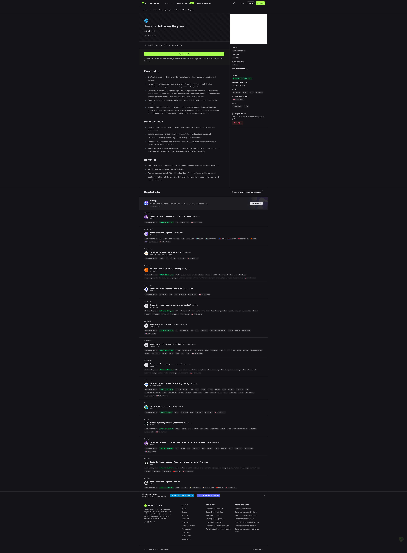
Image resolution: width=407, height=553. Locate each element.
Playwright (173, 278)
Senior (235, 65)
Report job (238, 123)
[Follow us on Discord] (151, 522)
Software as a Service (240, 429)
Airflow (178, 350)
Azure (183, 275)
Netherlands (243, 239)
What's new (186, 532)
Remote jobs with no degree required (218, 529)
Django (203, 389)
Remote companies (204, 3)
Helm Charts (204, 429)
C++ (189, 275)
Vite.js (241, 393)
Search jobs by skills (213, 515)
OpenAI (230, 330)
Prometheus (255, 468)
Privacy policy (187, 529)
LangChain (205, 311)
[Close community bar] (264, 495)
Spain (253, 239)
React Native (198, 393)
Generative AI (223, 275)
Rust (195, 278)
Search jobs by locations (214, 509)
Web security (184, 222)
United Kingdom (151, 242)
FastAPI (222, 350)
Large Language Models (171, 239)
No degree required (238, 85)
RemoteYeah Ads (154, 206)
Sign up (250, 3)
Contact (184, 512)
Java (196, 330)
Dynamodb (214, 350)
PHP (183, 239)
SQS (188, 353)
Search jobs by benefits (214, 522)
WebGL (229, 278)
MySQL (147, 353)
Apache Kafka (187, 350)
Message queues (256, 350)
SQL (165, 373)
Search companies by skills (244, 519)
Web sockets (238, 278)
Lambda (245, 350)
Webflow (184, 488)
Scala (177, 353)
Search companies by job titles (245, 515)
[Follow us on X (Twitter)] (145, 522)
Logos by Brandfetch (256, 549)
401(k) (247, 106)
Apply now (183, 54)
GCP (215, 275)
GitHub (184, 429)
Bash (197, 389)
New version (186, 539)
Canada (176, 471)
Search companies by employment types (247, 530)
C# (176, 330)
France (222, 239)
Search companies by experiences (247, 522)
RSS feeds (187, 536)
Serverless (190, 239)
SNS (183, 353)
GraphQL (231, 389)
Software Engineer (239, 51)
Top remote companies (243, 509)
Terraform (165, 314)
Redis (171, 353)
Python (173, 258)
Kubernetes (259, 92)
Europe (199, 239)
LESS (164, 393)
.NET (243, 370)
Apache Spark (198, 350)
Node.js (245, 92)
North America (210, 239)
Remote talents (183, 3)
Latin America (195, 488)
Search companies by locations (246, 512)
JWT (247, 389)
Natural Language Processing (230, 370)
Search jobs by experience (215, 519)
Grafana (195, 429)
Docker (162, 258)
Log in (242, 3)
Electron (208, 275)
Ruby (154, 373)
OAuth (217, 448)
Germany (232, 239)
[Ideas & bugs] (401, 539)
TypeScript (236, 92)
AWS (251, 92)
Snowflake (156, 314)
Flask (224, 389)
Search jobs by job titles (214, 512)
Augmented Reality (181, 389)
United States (239, 99)
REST (220, 393)
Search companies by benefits (245, 526)
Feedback (185, 522)
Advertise (260, 3)
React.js (189, 278)
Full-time (236, 58)
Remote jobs (169, 3)
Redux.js (213, 393)
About (184, 509)
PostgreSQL (247, 311)
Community (185, 519)
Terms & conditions (188, 526)
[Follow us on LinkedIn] (148, 522)
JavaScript (242, 275)
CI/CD (194, 275)
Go (177, 222)
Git (167, 258)
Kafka (239, 350)
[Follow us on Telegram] (154, 522)
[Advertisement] (248, 29)
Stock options (237, 106)
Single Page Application (207, 278)
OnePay (149, 31)
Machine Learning (180, 294)
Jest (191, 412)
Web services (149, 396)
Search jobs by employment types (217, 526)
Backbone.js (163, 294)
